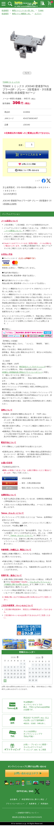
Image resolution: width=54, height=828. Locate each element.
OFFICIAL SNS (25, 791)
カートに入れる (29, 154)
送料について (6, 410)
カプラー (38, 14)
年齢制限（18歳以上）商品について (16, 550)
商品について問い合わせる (28, 170)
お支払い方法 (6, 254)
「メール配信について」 (13, 231)
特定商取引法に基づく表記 (33, 799)
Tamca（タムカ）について (12, 513)
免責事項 (32, 804)
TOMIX (40, 10)
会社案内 (13, 799)
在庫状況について (8, 495)
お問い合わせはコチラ (26, 773)
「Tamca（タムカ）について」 (21, 535)
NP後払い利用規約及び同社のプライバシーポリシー (22, 372)
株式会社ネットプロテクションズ (32, 367)
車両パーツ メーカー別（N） (23, 10)
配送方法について (8, 442)
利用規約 (44, 804)
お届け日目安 (6, 463)
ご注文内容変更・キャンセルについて (17, 605)
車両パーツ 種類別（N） (21, 14)
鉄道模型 (5, 10)
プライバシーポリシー (15, 804)
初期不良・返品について (11, 575)
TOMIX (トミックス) (11, 82)
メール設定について (9, 221)
